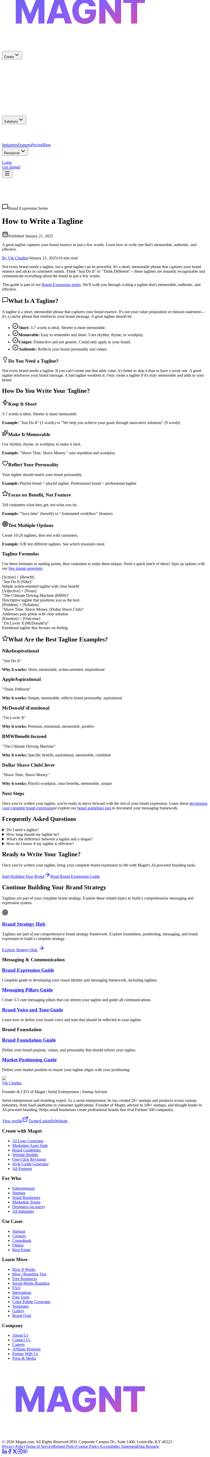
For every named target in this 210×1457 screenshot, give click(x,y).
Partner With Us (25, 1354)
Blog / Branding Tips (29, 1274)
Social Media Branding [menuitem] (65, 160)
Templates (20, 1306)
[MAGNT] (105, 1437)
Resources (12, 153)
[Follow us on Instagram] (20, 1452)
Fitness (18, 1245)
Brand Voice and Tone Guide (32, 1009)
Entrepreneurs (23, 1188)
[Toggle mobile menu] (7, 174)
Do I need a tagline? (22, 830)
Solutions (11, 121)
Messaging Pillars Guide (27, 990)
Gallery (18, 1311)
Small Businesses (26, 1197)
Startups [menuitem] (91, 133)
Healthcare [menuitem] (10, 143)
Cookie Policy (87, 1446)
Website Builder (25, 1155)
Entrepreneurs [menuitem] (41, 133)
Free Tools (20, 1297)
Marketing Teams (26, 1202)
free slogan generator (25, 568)
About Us (20, 1335)
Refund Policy (64, 1446)
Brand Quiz (21, 1315)
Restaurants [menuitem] (28, 143)
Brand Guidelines (26, 1150)
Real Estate (21, 1250)
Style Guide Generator (30, 1164)
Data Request (148, 1446)
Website (61, 1121)
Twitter (34, 1121)
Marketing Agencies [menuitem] (68, 133)
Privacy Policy (14, 1446)
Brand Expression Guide (28, 970)
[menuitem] (105, 69)
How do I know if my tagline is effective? (40, 843)
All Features (22, 1168)
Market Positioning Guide (29, 1059)
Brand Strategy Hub (23, 924)
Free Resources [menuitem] (14, 160)
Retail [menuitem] (43, 143)
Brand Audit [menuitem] (37, 160)
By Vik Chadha (14, 258)
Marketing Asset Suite (30, 1145)
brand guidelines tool (94, 808)
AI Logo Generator (28, 1141)
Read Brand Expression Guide (75, 876)
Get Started (11, 167)
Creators (19, 1236)
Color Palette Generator (31, 1302)
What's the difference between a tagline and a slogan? (49, 839)
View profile (12, 1121)
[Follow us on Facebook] (9, 1452)
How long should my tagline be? (32, 834)
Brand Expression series (61, 284)
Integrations (21, 1292)
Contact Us (21, 1340)
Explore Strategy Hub (20, 950)
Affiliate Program (26, 1349)
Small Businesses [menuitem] (16, 133)
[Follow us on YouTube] (25, 1452)
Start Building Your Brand (23, 876)
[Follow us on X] (14, 1452)
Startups (18, 1193)
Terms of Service (39, 1446)
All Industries (23, 1211)
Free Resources (24, 1278)
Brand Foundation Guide (29, 1040)
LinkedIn (47, 1121)
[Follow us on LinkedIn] (4, 1452)
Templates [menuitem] (92, 160)
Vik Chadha (12, 1083)
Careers (18, 1344)
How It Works (23, 1269)
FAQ (16, 1288)
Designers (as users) (28, 1207)
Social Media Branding (31, 1283)
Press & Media (24, 1358)
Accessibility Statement (118, 1446)
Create (9, 57)
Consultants (21, 1240)
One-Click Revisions (29, 1159)
